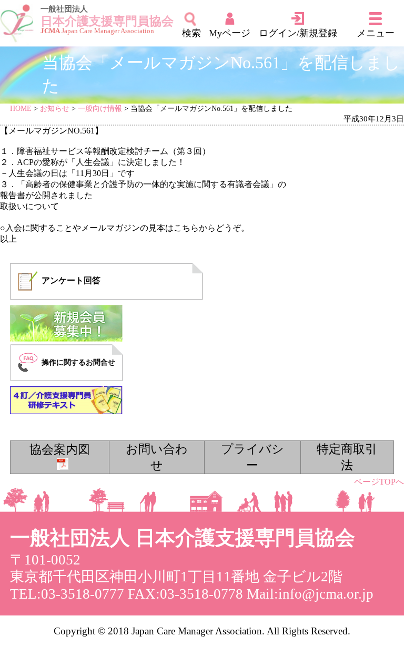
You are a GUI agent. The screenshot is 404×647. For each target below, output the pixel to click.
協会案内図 (59, 449)
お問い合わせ (157, 457)
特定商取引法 (347, 457)
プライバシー (252, 457)
